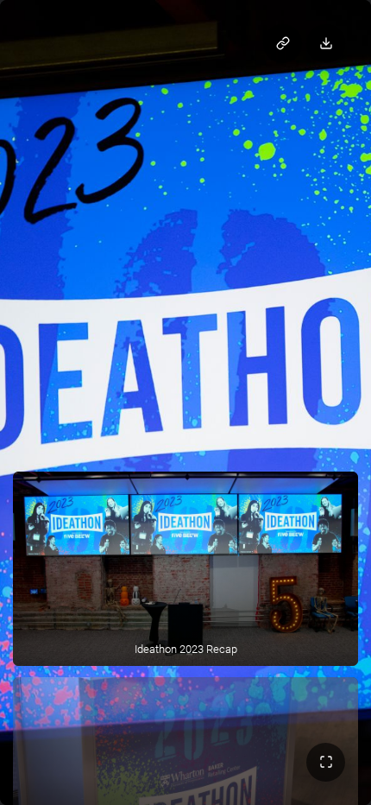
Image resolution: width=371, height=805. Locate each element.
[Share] (282, 43)
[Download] (325, 43)
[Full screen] (325, 762)
